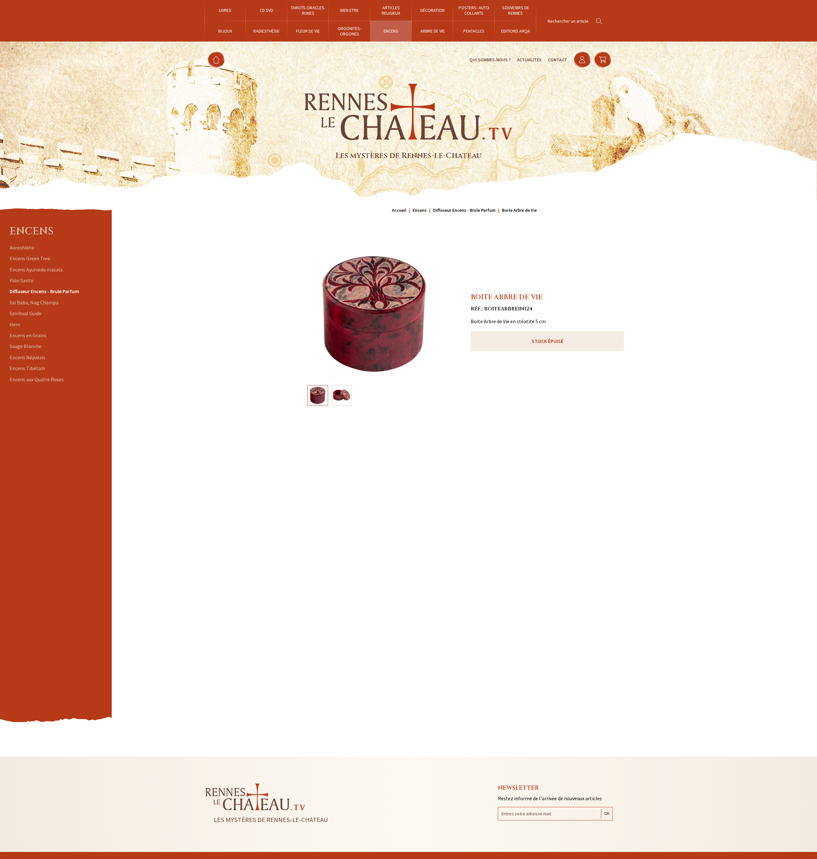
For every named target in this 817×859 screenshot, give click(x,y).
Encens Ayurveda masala (36, 269)
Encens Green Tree (30, 258)
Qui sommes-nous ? (490, 60)
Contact (557, 60)
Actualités (529, 60)
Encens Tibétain (27, 368)
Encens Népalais (27, 357)
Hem (15, 324)
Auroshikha (22, 247)
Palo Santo (22, 280)
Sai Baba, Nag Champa (34, 302)
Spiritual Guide (25, 313)
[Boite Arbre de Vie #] (375, 313)
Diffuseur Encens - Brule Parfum (44, 291)
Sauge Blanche (25, 346)
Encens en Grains (28, 335)
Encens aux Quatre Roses (37, 379)
